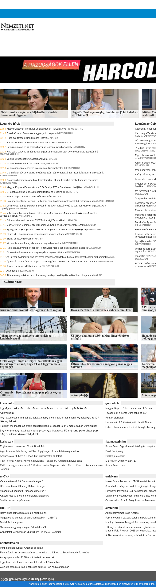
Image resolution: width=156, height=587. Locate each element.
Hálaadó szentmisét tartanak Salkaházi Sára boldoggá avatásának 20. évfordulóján (50, 201)
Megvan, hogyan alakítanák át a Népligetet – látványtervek (37, 128)
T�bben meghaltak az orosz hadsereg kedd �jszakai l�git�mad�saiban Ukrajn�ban (48, 425)
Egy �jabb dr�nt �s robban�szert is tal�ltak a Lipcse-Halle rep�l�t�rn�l (47, 229)
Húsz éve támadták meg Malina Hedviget (28, 138)
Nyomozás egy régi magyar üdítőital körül (23, 527)
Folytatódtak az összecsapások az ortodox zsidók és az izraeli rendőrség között (44, 552)
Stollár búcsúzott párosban (20, 238)
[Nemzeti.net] (17, 27)
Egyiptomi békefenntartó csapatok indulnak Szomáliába (30, 562)
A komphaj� (13, 270)
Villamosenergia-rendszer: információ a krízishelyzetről (35, 168)
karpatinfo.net (9, 175)
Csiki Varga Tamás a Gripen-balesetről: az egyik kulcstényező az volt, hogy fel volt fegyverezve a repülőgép (31, 364)
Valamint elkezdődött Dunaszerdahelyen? (28, 163)
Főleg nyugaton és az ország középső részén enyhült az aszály (39, 147)
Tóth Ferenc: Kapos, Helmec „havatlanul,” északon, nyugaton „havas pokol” (41, 460)
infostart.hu (64, 133)
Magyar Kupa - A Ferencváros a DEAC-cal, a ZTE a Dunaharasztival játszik (45, 187)
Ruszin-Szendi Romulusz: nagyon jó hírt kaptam (32, 133)
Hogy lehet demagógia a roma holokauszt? (23, 512)
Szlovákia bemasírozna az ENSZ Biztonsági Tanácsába (35, 220)
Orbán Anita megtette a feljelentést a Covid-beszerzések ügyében (29, 114)
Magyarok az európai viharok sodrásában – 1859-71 (28, 517)
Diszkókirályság (114, 451)
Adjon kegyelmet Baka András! (122, 512)
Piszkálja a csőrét (115, 456)
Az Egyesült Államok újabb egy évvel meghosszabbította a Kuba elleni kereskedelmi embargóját (56, 257)
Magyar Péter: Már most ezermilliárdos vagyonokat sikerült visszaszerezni (45, 225)
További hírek (12, 282)
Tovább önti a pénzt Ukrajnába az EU (26, 266)
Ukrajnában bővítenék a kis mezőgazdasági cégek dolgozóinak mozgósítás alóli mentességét (55, 172)
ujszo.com (79, 147)
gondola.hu (91, 187)
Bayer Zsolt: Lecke (115, 465)
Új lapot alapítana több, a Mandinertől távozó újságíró (34, 192)
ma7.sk (54, 138)
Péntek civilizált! (114, 417)
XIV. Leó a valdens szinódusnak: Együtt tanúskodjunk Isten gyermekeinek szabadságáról (53, 151)
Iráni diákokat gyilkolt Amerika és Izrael (21, 547)
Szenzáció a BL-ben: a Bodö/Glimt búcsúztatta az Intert (31, 456)
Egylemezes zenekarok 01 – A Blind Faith (23, 446)
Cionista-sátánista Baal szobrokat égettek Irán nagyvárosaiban (34, 566)
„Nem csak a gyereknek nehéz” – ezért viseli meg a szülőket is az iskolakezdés (47, 248)
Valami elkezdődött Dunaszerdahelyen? (27, 159)
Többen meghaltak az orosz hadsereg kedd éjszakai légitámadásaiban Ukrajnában (50, 275)
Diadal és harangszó (11, 522)
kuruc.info (25, 215)
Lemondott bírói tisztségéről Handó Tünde (128, 422)
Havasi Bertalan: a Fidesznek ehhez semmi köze (32, 142)
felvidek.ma (73, 252)
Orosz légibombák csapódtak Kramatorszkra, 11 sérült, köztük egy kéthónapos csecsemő (52, 180)
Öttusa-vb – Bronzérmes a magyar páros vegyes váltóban (36, 234)
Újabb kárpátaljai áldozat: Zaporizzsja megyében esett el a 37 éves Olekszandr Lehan (51, 261)
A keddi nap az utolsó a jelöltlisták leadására (29, 196)
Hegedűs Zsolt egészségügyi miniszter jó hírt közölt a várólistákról (105, 114)
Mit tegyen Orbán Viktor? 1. (120, 460)
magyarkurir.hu (10, 154)
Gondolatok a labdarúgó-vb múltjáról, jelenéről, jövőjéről (30, 532)
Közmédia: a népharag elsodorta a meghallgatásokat (34, 243)
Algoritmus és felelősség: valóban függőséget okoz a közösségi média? (39, 451)
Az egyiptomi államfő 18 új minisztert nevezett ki (27, 557)
